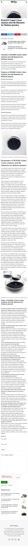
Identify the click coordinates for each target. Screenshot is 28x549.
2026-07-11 (10, 44)
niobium (10, 485)
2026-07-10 (10, 49)
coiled (5, 485)
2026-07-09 (4, 509)
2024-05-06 (3, 30)
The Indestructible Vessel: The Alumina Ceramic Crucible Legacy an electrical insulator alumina (9, 506)
